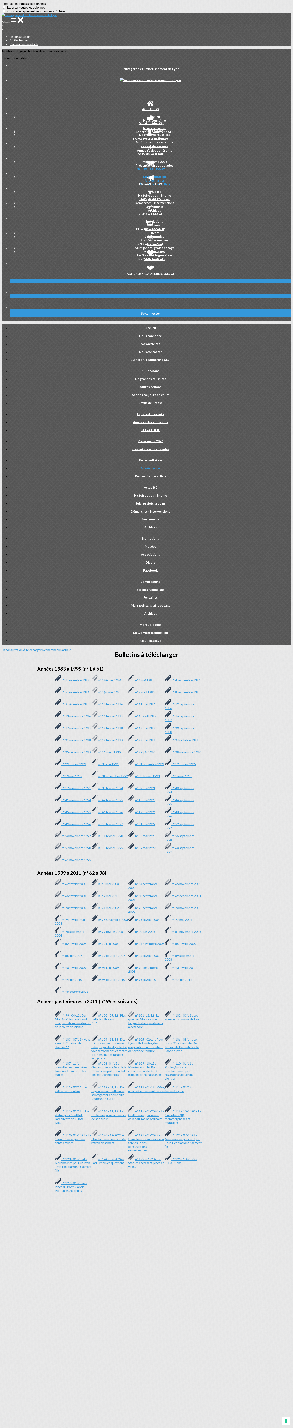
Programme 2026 (154, 161)
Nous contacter (154, 128)
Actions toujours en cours (154, 142)
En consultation (20, 36)
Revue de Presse (150, 403)
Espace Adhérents (154, 146)
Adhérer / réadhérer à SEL (150, 359)
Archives (154, 210)
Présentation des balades (154, 165)
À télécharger (19, 40)
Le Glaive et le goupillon (154, 255)
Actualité (154, 191)
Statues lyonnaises (154, 240)
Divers (154, 233)
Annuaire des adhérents (154, 150)
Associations (150, 554)
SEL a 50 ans (154, 131)
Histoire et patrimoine (154, 195)
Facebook (150, 570)
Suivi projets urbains (150, 503)
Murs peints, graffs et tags (154, 248)
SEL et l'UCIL (150, 430)
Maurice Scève (150, 640)
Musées (154, 225)
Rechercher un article (24, 44)
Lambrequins (154, 236)
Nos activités (150, 344)
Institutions (154, 221)
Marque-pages (154, 251)
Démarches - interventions (154, 203)
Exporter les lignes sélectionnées (24, 3)
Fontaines (150, 597)
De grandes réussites (154, 134)
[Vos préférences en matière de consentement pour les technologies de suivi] (286, 1421)
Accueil (154, 117)
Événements (154, 206)
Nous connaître (154, 120)
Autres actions (150, 387)
